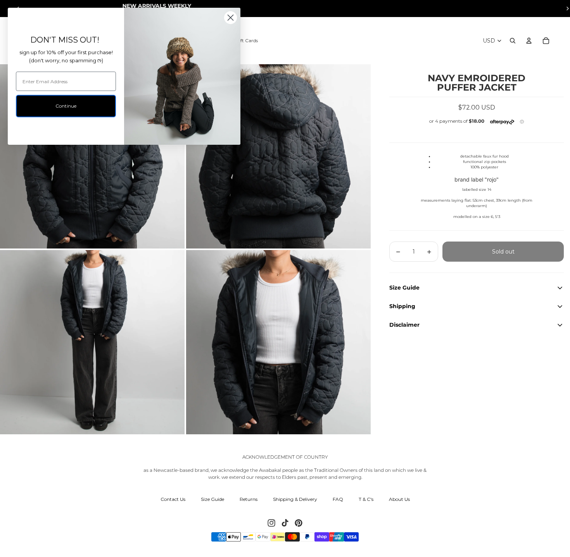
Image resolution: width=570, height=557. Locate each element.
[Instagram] (271, 523)
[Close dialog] (230, 17)
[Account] (528, 40)
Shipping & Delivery (295, 499)
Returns (248, 499)
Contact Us (173, 499)
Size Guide (212, 499)
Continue (65, 106)
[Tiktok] (285, 523)
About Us (399, 499)
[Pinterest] (298, 523)
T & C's (366, 499)
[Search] (512, 40)
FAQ (338, 499)
